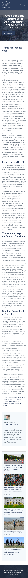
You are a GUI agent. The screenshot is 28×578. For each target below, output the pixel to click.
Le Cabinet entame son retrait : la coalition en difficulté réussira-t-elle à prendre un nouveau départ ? (13, 510)
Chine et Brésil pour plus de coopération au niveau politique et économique (11, 403)
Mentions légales (14, 574)
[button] (21, 5)
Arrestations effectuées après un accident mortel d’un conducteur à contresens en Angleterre (13, 467)
